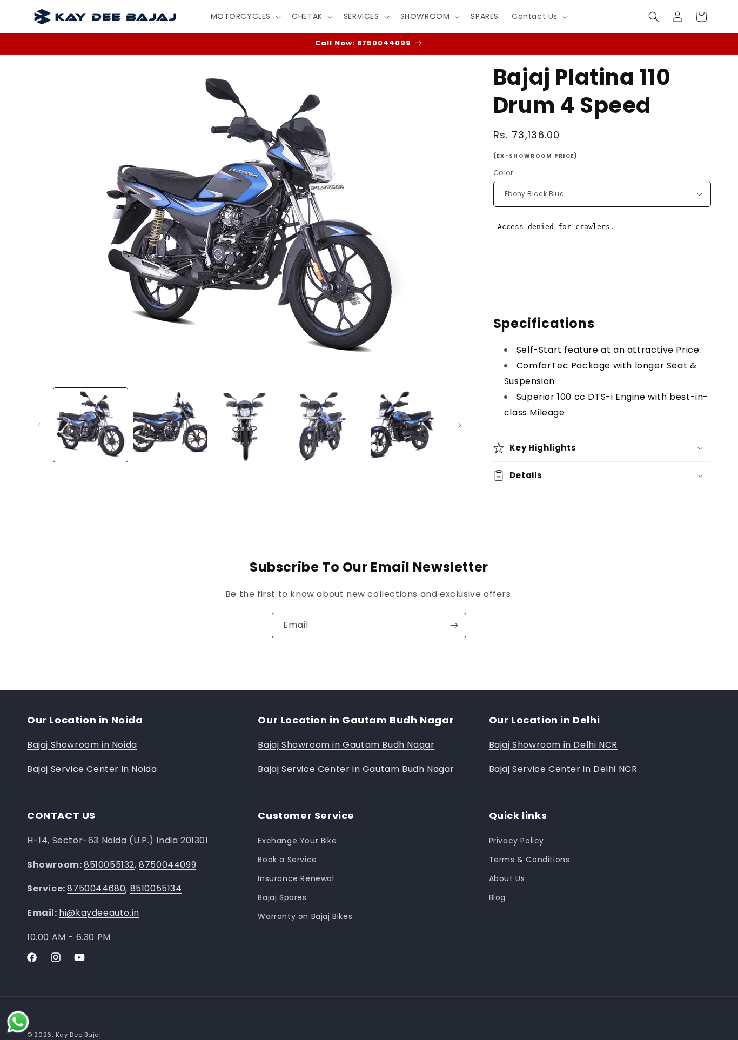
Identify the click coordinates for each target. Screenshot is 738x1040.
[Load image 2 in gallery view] (170, 425)
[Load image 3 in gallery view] (249, 425)
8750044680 (96, 888)
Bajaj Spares (282, 897)
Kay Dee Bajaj (79, 1034)
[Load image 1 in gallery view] (90, 425)
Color (503, 172)
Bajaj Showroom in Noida (82, 745)
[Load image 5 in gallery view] (408, 425)
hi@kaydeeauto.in (99, 913)
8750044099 (167, 864)
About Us (507, 878)
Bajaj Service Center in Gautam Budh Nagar (356, 769)
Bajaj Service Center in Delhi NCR (563, 769)
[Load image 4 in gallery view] (329, 425)
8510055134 (156, 888)
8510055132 (109, 864)
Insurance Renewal (296, 878)
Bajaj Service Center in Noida (92, 769)
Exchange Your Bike (297, 840)
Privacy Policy (516, 840)
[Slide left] (39, 425)
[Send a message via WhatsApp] (18, 1022)
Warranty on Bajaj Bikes (305, 916)
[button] (245, 16)
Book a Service (287, 859)
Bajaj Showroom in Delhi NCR (553, 745)
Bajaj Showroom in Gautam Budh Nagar (346, 745)
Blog (497, 897)
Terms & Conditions (529, 859)
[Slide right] (460, 425)
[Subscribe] (454, 625)
